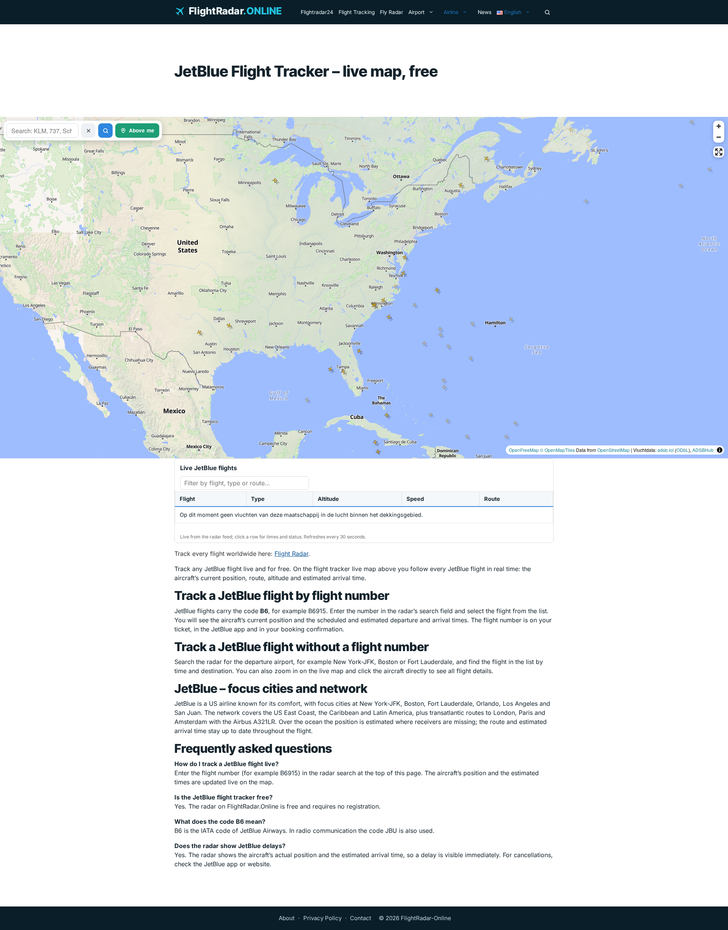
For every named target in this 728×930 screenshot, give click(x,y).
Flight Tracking (357, 12)
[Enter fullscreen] (718, 151)
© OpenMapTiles (557, 450)
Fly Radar (391, 12)
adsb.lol (665, 450)
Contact (360, 918)
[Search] (547, 12)
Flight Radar (291, 553)
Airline (451, 12)
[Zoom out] (718, 137)
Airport (416, 12)
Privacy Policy (322, 918)
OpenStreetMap (613, 450)
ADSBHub (703, 450)
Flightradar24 (317, 12)
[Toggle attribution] (719, 450)
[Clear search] (88, 130)
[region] (364, 287)
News (484, 12)
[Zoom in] (718, 126)
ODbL (682, 450)
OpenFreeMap (524, 450)
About (287, 918)
